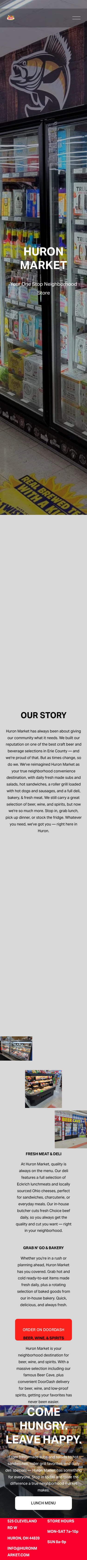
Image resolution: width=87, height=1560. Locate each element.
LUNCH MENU (43, 1503)
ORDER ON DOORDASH (43, 1329)
